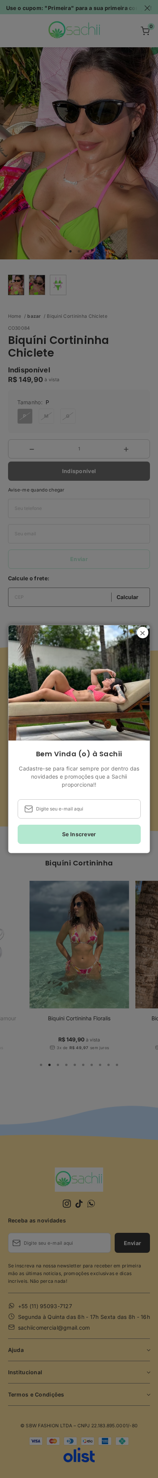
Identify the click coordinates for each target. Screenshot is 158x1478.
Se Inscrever (79, 834)
